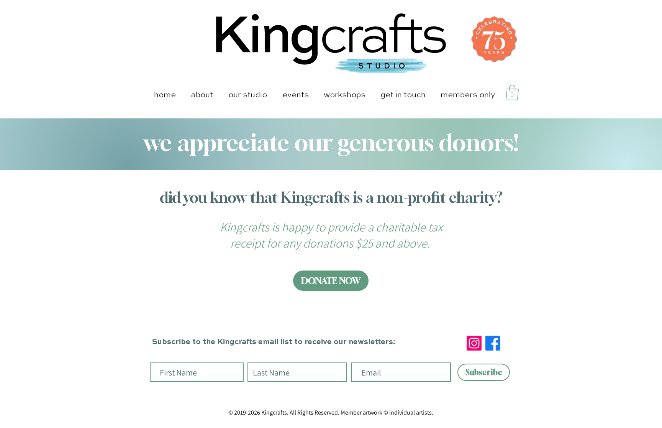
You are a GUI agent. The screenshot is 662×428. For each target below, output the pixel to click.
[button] (202, 95)
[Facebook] (492, 343)
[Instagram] (474, 343)
